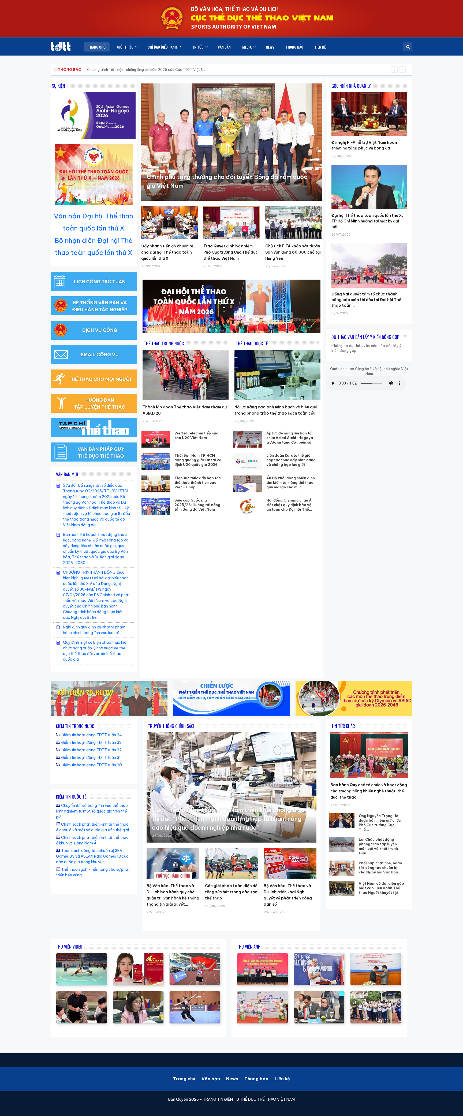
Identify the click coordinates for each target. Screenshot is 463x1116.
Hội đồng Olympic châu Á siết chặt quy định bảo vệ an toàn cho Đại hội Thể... (289, 504)
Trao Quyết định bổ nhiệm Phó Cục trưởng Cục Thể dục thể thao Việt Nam (230, 252)
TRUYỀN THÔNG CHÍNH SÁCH (172, 726)
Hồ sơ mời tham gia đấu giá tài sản (86, 69)
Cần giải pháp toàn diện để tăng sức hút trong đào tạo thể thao (231, 892)
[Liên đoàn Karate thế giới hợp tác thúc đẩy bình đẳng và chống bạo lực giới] (247, 461)
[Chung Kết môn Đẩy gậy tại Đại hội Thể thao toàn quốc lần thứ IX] (81, 955)
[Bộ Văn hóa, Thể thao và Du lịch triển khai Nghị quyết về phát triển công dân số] (290, 863)
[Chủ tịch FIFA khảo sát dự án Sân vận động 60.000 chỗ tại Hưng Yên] (293, 222)
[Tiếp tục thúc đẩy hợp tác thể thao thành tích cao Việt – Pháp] (155, 483)
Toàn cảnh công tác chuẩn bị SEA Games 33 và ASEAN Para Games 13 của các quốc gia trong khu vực (92, 856)
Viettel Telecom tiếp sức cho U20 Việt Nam (196, 435)
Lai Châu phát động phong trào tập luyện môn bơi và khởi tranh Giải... (378, 846)
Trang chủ (184, 1078)
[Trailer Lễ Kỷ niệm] (138, 955)
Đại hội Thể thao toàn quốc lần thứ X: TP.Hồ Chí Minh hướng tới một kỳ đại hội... (367, 221)
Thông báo (256, 1078)
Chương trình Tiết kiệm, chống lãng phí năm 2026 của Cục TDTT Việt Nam (147, 69)
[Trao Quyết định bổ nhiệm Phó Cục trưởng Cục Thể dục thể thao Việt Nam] (231, 222)
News (232, 1078)
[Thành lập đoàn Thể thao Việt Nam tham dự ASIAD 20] (186, 375)
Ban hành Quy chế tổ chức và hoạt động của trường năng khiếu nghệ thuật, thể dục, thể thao (368, 791)
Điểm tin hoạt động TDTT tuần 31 (91, 757)
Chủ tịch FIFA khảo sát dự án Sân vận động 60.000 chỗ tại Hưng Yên (293, 252)
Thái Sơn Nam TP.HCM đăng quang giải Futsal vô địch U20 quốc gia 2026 (197, 460)
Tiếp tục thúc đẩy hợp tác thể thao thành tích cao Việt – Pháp (197, 482)
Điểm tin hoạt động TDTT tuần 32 (91, 750)
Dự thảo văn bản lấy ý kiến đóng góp (365, 337)
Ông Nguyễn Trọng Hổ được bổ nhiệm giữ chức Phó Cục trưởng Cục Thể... (380, 823)
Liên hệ (282, 1078)
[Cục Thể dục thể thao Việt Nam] (60, 46)
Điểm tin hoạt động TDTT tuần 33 (91, 742)
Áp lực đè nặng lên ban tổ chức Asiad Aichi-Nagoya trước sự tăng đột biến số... (290, 437)
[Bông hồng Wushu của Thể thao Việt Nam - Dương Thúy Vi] (195, 993)
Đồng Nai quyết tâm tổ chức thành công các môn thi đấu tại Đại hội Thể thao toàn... (366, 300)
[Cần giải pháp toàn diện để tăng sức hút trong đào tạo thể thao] (231, 863)
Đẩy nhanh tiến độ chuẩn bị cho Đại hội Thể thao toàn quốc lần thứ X (167, 252)
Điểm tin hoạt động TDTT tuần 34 (91, 735)
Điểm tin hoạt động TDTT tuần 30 (91, 765)
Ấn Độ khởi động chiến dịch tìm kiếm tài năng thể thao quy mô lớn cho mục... (290, 482)
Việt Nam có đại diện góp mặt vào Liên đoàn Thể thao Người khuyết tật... (381, 888)
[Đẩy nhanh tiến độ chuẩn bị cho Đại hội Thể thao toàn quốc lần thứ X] (169, 222)
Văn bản (210, 1078)
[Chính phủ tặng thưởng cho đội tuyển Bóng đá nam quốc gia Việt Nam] (231, 142)
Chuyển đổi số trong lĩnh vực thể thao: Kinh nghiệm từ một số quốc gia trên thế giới (92, 811)
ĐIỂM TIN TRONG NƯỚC (75, 726)
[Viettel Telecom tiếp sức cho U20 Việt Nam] (155, 439)
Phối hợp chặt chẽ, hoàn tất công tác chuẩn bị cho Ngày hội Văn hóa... (380, 867)
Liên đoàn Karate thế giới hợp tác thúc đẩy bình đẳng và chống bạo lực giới (291, 460)
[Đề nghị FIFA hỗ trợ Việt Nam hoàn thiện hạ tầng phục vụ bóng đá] (369, 92)
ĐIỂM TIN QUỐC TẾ (71, 796)
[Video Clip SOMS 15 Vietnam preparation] (195, 955)
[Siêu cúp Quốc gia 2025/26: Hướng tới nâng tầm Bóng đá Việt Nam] (155, 506)
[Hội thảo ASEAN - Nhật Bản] (138, 993)
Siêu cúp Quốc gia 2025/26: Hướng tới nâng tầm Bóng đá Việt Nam (197, 504)
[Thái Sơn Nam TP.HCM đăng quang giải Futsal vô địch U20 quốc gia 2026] (155, 461)
